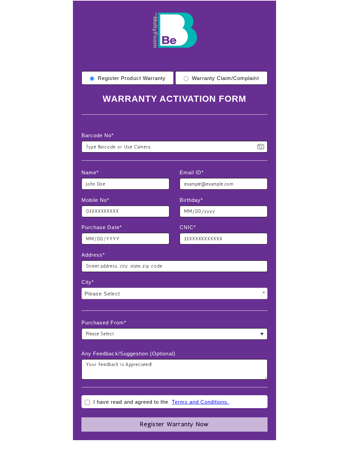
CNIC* (188, 227)
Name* (90, 172)
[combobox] (174, 293)
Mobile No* (95, 200)
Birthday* (191, 200)
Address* (93, 255)
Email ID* (192, 172)
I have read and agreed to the (130, 402)
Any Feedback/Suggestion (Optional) (128, 353)
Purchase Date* (101, 227)
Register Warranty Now (174, 424)
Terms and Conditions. (200, 402)
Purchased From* (103, 322)
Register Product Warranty (132, 78)
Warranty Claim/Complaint (225, 78)
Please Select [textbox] (102, 293)
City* (87, 282)
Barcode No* (97, 135)
